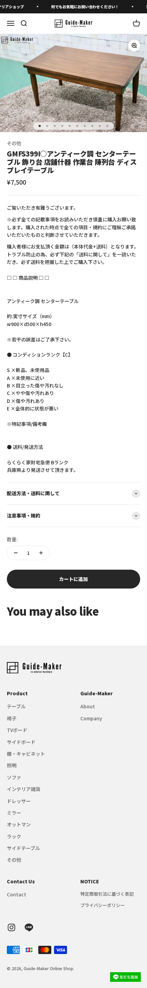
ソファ (14, 777)
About (87, 706)
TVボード (17, 730)
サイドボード (21, 742)
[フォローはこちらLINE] (29, 927)
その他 (14, 143)
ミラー (14, 812)
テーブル (16, 706)
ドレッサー (19, 801)
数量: (12, 539)
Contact (16, 894)
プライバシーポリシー (102, 905)
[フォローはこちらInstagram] (11, 927)
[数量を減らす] (15, 553)
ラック (14, 836)
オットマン (19, 824)
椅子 (11, 718)
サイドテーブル (23, 848)
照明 (11, 765)
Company (91, 718)
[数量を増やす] (41, 553)
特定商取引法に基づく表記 (107, 894)
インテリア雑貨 (23, 789)
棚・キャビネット (26, 753)
